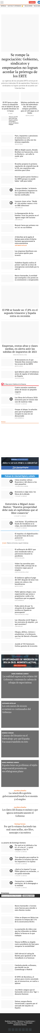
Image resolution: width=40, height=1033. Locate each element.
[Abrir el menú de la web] (2, 2)
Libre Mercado (16, 2)
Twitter (13, 1029)
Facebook (9, 1029)
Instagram (16, 1029)
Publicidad (28, 1023)
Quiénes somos (10, 1021)
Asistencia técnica (20, 1025)
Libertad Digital (20, 1017)
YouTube (20, 1029)
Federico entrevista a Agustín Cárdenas (15, 543)
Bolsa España (28, 6)
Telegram (26, 1029)
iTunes (30, 1029)
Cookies (10, 1023)
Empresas (3, 6)
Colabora (32, 2)
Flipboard (23, 1029)
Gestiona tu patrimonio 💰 (15, 6)
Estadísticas (18, 1023)
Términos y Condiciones (25, 1021)
